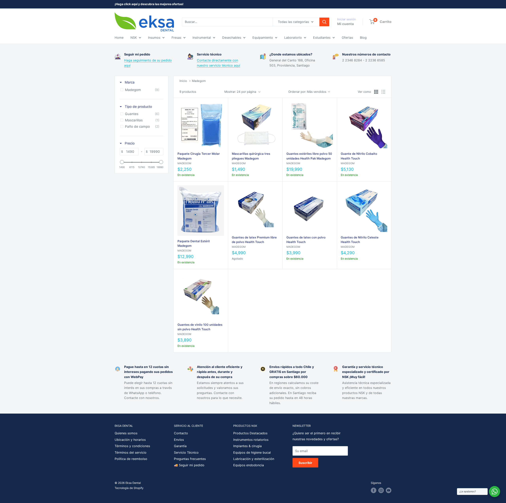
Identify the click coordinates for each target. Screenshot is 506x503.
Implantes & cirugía (247, 446)
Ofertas (347, 37)
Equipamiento (262, 37)
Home (119, 37)
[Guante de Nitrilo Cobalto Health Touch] (364, 125)
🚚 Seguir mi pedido (189, 465)
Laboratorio (293, 37)
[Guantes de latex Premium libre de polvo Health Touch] (255, 208)
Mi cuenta (345, 24)
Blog (363, 37)
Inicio (183, 81)
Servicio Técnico (186, 452)
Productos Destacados (250, 433)
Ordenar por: (307, 92)
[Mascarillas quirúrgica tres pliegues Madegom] (255, 125)
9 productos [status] (187, 92)
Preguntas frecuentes (190, 459)
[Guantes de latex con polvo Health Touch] (309, 208)
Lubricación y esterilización (253, 459)
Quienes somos (126, 433)
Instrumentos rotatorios (250, 440)
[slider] (122, 162)
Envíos (179, 440)
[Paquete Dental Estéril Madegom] (200, 210)
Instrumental (202, 37)
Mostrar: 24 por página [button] (240, 92)
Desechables (231, 37)
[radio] (376, 92)
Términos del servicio (130, 452)
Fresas (176, 37)
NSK (133, 37)
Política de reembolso (131, 459)
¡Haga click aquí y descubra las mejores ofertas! (149, 4)
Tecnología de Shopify (129, 488)
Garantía (180, 446)
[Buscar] (324, 22)
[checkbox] (140, 90)
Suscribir (305, 463)
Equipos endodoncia (248, 465)
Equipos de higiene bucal (252, 452)
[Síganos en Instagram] (381, 490)
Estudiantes (321, 37)
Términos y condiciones (132, 446)
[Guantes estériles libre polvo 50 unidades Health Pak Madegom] (309, 125)
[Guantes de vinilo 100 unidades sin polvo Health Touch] (200, 296)
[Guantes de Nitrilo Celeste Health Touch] (364, 208)
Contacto (181, 433)
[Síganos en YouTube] (388, 490)
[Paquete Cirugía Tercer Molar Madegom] (200, 125)
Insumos (154, 37)
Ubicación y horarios (130, 440)
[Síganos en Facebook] (373, 490)
